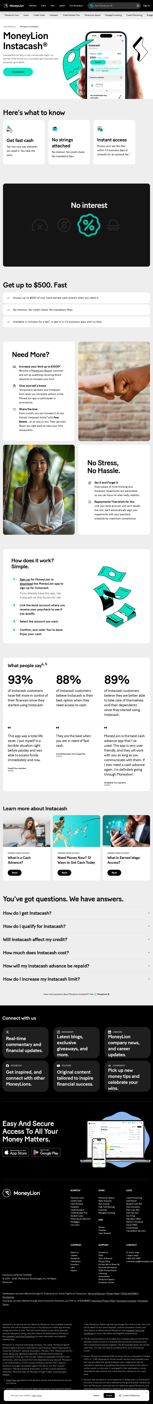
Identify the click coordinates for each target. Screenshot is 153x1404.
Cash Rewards (104, 1233)
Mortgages (75, 1222)
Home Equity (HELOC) (80, 1219)
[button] (129, 1395)
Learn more (37, 1395)
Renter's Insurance (134, 1222)
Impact (73, 1270)
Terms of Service (96, 1293)
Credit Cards (76, 1201)
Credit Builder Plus (79, 1213)
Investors (75, 1264)
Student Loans (77, 1216)
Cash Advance (9, 26)
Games (101, 1227)
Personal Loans (77, 1198)
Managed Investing (106, 1213)
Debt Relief (131, 1201)
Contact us (103, 1252)
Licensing (102, 1273)
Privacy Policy (104, 1261)
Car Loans (75, 1225)
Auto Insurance (133, 1207)
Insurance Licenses (126, 1300)
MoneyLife (75, 1258)
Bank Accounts (105, 1201)
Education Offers (133, 1219)
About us (75, 1252)
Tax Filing (130, 1216)
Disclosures (8, 1297)
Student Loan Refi (134, 1204)
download (26, 583)
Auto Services (132, 1213)
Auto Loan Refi (132, 1210)
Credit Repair (132, 1228)
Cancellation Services (136, 1231)
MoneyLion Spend (41, 370)
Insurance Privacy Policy (103, 1300)
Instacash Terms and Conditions (20, 1336)
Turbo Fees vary (13, 1380)
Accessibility (104, 1276)
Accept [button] (109, 1395)
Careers (74, 1255)
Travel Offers (132, 1225)
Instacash (75, 1207)
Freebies (102, 1230)
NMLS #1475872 (129, 1293)
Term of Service (105, 1258)
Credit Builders (77, 1210)
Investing (102, 1210)
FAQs (100, 1255)
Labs (73, 1267)
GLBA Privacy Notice (107, 1270)
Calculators (76, 1261)
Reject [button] (96, 1395)
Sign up (25, 579)
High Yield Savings (106, 1207)
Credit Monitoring (134, 1198)
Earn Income (104, 1204)
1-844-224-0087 (133, 1258)
